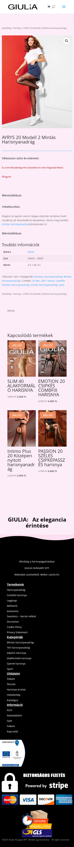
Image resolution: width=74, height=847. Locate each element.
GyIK (9, 720)
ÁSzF (9, 710)
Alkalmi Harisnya (16, 653)
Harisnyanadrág (53, 276)
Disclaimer (13, 621)
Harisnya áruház (16, 689)
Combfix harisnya (17, 595)
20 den (36, 280)
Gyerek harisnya (16, 663)
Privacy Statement (17, 632)
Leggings (12, 600)
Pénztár (11, 684)
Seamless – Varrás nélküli (21, 616)
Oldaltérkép (13, 694)
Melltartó (12, 605)
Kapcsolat (12, 731)
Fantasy (17, 28)
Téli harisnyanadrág (18, 647)
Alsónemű (12, 611)
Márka (11, 310)
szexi (61, 284)
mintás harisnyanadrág (15, 224)
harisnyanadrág (20, 284)
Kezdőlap (6, 28)
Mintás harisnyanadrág (20, 642)
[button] (67, 41)
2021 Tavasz (48, 280)
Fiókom (11, 678)
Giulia (31, 251)
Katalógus (12, 700)
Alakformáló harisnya (19, 658)
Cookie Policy (14, 627)
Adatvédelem (14, 715)
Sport (10, 669)
